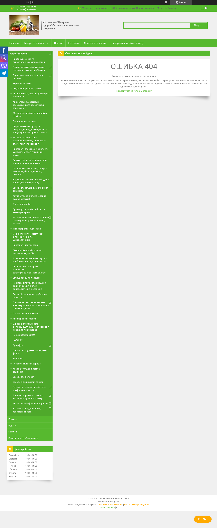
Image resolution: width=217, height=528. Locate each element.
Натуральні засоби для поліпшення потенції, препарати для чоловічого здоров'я (29, 140)
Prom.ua (125, 498)
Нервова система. (22, 83)
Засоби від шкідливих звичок (28, 382)
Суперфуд (18, 345)
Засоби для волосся (23, 377)
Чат (205, 519)
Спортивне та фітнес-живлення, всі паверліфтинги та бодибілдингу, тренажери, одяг (31, 305)
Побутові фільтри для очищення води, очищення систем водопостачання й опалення (29, 286)
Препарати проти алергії (25, 245)
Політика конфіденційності (137, 504)
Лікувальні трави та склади (27, 88)
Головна (14, 43)
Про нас (58, 43)
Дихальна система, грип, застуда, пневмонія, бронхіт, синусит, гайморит (30, 171)
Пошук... (198, 25)
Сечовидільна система (24, 121)
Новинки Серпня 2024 (24, 335)
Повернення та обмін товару (128, 43)
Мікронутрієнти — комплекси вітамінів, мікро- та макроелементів (28, 237)
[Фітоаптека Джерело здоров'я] (24, 25)
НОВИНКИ (18, 340)
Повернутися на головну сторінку (134, 91)
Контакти (73, 43)
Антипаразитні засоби (24, 318)
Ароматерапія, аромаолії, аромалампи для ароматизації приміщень (28, 105)
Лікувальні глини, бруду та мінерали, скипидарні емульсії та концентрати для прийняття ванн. (30, 129)
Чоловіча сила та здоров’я (27, 363)
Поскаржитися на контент (110, 504)
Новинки (12, 431)
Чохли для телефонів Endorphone (30, 403)
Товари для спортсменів (25, 313)
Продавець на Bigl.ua (108, 501)
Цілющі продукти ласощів (26, 278)
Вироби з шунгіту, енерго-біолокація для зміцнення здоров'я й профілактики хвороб (31, 327)
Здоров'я (18, 358)
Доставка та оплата (95, 43)
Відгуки (12, 425)
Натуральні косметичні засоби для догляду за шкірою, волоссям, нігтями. (31, 220)
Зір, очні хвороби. (22, 204)
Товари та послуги (34, 43)
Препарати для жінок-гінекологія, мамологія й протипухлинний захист (30, 152)
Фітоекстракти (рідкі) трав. (27, 228)
